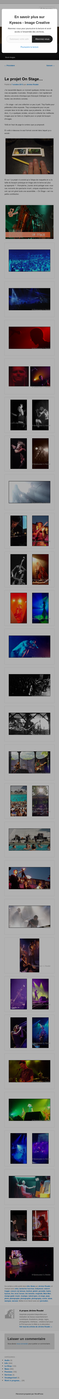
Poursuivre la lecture (29, 47)
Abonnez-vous (42, 38)
